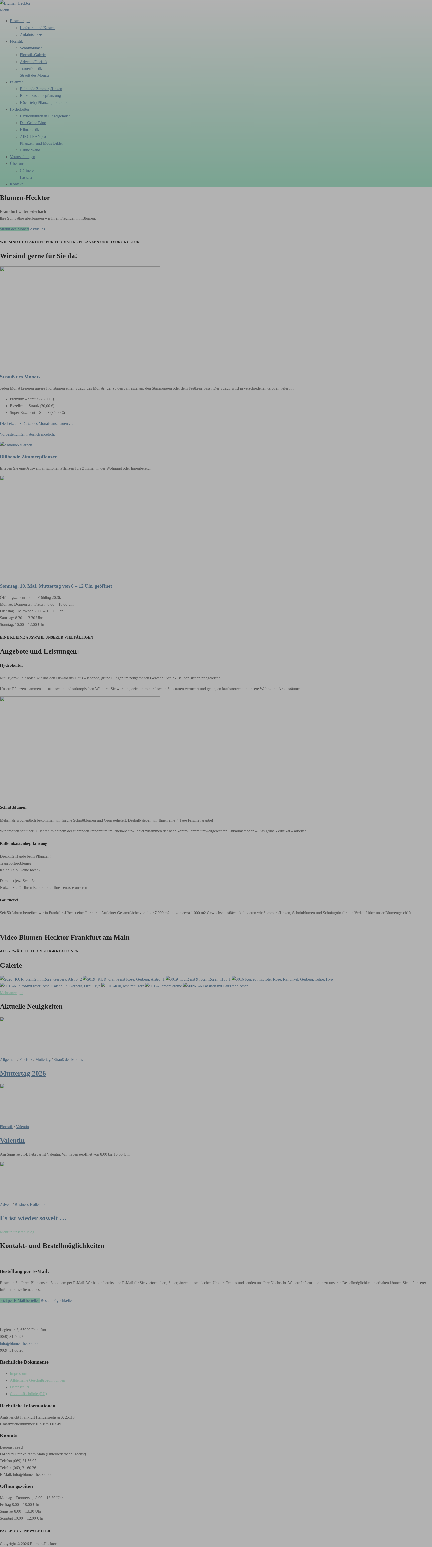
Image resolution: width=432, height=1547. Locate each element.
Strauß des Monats (14, 229)
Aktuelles (37, 229)
